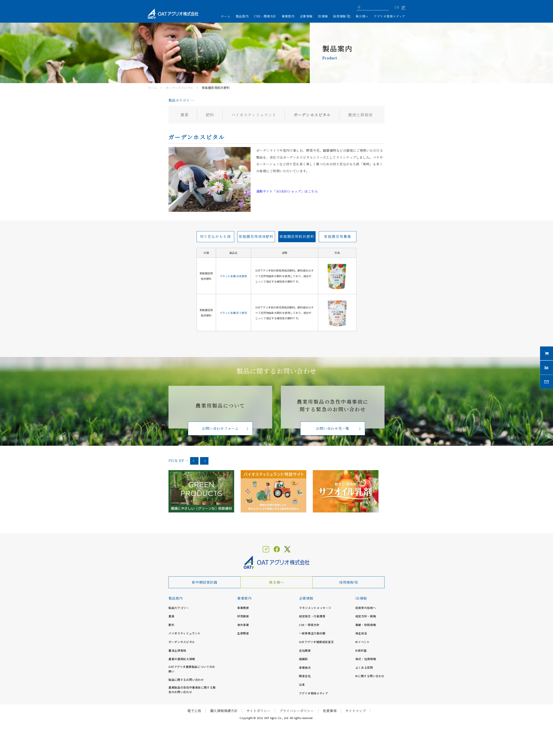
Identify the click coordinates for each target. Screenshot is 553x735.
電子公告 (194, 711)
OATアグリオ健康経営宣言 (316, 642)
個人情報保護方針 (224, 711)
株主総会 (361, 633)
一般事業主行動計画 (312, 633)
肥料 (210, 114)
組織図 (303, 659)
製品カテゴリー (178, 608)
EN (396, 7)
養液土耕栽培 (360, 114)
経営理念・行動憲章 (312, 616)
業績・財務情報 (365, 625)
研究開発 (243, 616)
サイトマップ (355, 711)
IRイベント (362, 642)
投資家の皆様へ (365, 608)
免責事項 (330, 711)
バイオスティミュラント (253, 114)
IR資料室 (361, 650)
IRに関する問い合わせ (370, 676)
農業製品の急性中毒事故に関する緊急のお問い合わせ (192, 689)
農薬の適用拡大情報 (181, 659)
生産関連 (243, 633)
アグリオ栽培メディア (389, 16)
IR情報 (361, 598)
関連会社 (305, 676)
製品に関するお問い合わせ (186, 680)
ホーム (225, 16)
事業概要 (243, 608)
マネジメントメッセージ (315, 608)
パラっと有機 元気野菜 (233, 276)
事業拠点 (305, 667)
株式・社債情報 (365, 659)
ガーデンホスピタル (179, 87)
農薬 (184, 114)
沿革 (302, 685)
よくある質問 (364, 667)
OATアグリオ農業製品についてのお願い (191, 669)
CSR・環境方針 (265, 16)
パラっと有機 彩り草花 (233, 313)
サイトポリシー (258, 711)
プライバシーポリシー (296, 711)
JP (403, 7)
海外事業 (243, 625)
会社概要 (305, 650)
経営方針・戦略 (365, 616)
